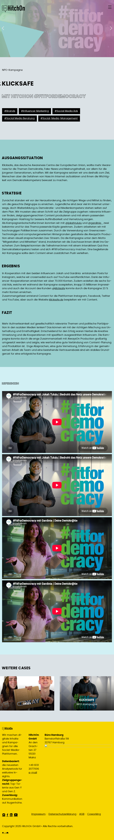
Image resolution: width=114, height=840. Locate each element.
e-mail (33, 772)
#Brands (9, 111)
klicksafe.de (56, 300)
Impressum (38, 814)
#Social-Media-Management (59, 118)
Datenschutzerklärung (62, 814)
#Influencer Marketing (35, 111)
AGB (81, 814)
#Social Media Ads (66, 111)
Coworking (94, 814)
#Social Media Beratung (19, 118)
